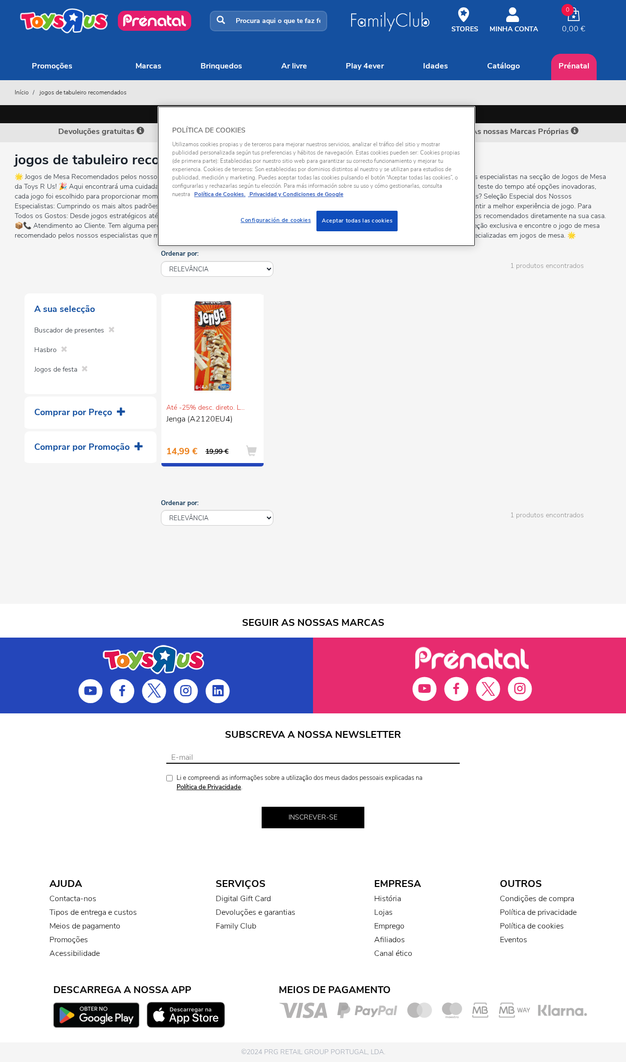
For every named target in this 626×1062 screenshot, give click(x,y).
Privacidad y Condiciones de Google (295, 194)
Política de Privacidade (209, 787)
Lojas (383, 912)
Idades (435, 66)
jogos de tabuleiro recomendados (83, 92)
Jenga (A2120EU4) (199, 419)
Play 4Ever (365, 66)
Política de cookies (532, 926)
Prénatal (574, 66)
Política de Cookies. (220, 194)
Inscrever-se (313, 817)
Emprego (389, 926)
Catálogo (503, 66)
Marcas (148, 66)
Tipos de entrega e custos (93, 912)
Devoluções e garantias (255, 912)
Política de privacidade (538, 912)
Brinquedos (221, 66)
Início (22, 92)
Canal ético (393, 953)
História (387, 898)
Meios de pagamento (84, 926)
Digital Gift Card (243, 898)
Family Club (236, 926)
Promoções (52, 66)
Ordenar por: (180, 253)
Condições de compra (537, 898)
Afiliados (389, 939)
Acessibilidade (74, 953)
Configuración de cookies (276, 220)
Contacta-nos (72, 898)
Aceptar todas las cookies (357, 220)
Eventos (513, 939)
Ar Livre (294, 66)
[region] (316, 176)
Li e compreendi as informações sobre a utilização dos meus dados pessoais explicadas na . (300, 783)
